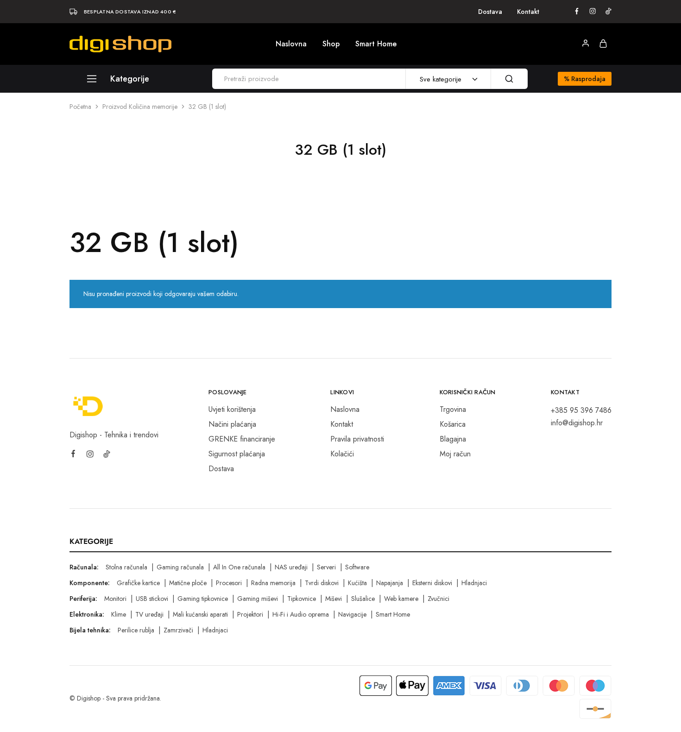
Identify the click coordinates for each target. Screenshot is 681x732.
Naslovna (291, 44)
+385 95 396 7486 (581, 410)
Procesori (229, 582)
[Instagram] (90, 455)
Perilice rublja (136, 630)
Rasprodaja (584, 78)
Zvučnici (438, 598)
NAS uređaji (291, 567)
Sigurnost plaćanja (236, 453)
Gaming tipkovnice (202, 598)
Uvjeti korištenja (232, 409)
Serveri (326, 567)
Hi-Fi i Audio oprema (300, 614)
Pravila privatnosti (357, 439)
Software (357, 567)
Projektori (250, 614)
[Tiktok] (106, 455)
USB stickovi (152, 598)
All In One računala (239, 567)
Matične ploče (188, 582)
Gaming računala (180, 567)
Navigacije (352, 614)
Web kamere (401, 598)
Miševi (333, 598)
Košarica (453, 424)
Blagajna (453, 439)
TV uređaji (149, 614)
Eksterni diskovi (432, 582)
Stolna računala (126, 567)
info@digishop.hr (577, 422)
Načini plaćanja (232, 424)
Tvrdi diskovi (322, 582)
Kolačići (342, 453)
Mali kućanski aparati (200, 614)
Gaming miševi (257, 598)
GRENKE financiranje (241, 439)
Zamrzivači (178, 630)
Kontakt (528, 11)
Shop (331, 44)
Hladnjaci (474, 582)
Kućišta (357, 582)
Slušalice (363, 598)
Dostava (490, 11)
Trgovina (453, 409)
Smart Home (376, 44)
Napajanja (389, 582)
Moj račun (455, 453)
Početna (80, 106)
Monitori (115, 598)
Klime (118, 614)
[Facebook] (73, 455)
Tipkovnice (301, 598)
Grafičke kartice (138, 582)
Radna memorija (273, 582)
